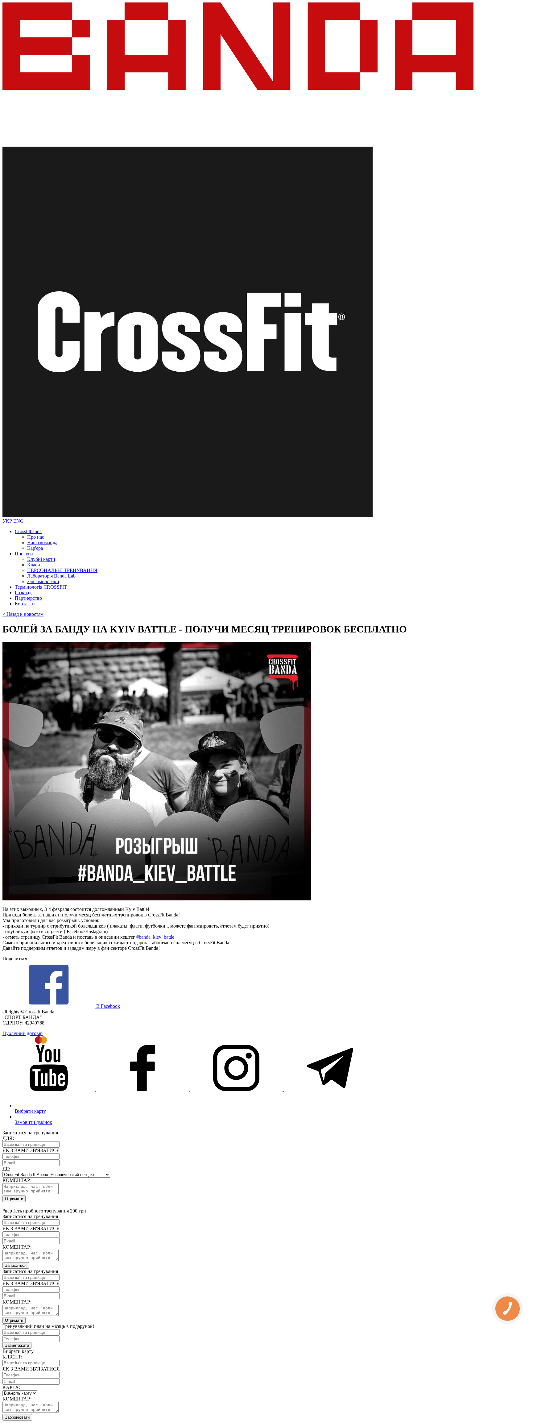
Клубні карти (41, 559)
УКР (7, 521)
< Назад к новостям (22, 614)
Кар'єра (35, 548)
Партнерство (28, 598)
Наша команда (42, 542)
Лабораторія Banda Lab (51, 575)
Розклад (23, 592)
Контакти (25, 603)
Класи (33, 564)
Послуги (24, 553)
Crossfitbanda (28, 531)
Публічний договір (22, 1033)
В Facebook (107, 1006)
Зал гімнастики (43, 581)
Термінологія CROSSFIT (41, 587)
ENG (18, 521)
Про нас (35, 537)
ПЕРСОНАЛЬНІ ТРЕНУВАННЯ (62, 570)
